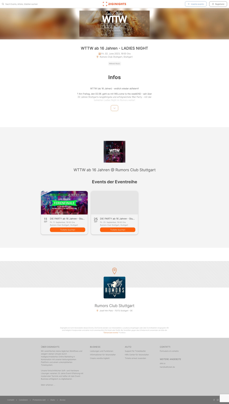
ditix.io (162, 363)
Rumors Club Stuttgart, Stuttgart (116, 56)
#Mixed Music (114, 64)
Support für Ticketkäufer (135, 351)
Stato (53, 400)
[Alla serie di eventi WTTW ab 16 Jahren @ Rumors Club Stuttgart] (114, 152)
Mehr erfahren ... (48, 385)
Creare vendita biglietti (100, 358)
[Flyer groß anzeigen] (114, 24)
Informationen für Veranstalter (103, 354)
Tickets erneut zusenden (135, 358)
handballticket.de (167, 367)
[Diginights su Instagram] (217, 400)
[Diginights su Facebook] (213, 400)
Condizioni (23, 400)
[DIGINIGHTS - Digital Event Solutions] (114, 4)
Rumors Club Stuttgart (114, 305)
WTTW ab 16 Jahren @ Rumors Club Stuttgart (115, 170)
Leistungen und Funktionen (101, 351)
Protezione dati (39, 400)
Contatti (11, 400)
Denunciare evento (111, 333)
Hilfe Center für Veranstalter (137, 354)
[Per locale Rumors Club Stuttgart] (114, 287)
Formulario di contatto (169, 351)
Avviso (62, 400)
